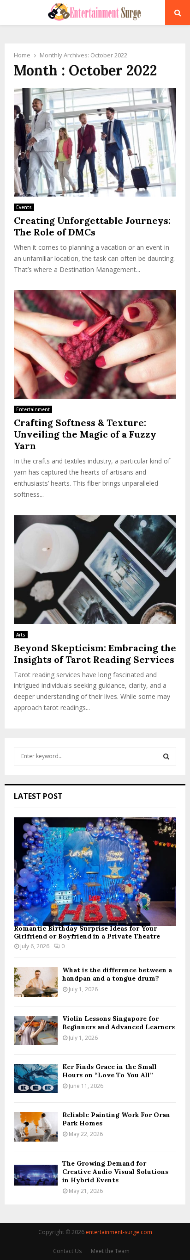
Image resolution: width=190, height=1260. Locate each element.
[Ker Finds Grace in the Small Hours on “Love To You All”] (36, 1078)
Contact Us (67, 1251)
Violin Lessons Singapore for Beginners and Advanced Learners (118, 1022)
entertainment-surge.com (119, 1232)
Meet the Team (110, 1251)
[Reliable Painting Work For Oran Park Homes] (36, 1126)
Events (24, 207)
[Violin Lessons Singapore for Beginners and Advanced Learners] (36, 1030)
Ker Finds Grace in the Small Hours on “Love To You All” (109, 1070)
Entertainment (33, 409)
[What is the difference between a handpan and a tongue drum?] (36, 981)
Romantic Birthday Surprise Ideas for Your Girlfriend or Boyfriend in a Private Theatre (87, 932)
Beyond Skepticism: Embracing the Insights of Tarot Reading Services (95, 653)
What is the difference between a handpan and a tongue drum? (117, 974)
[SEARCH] (166, 756)
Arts (20, 634)
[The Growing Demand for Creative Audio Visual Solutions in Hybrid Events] (36, 1175)
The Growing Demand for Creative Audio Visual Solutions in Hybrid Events (115, 1171)
